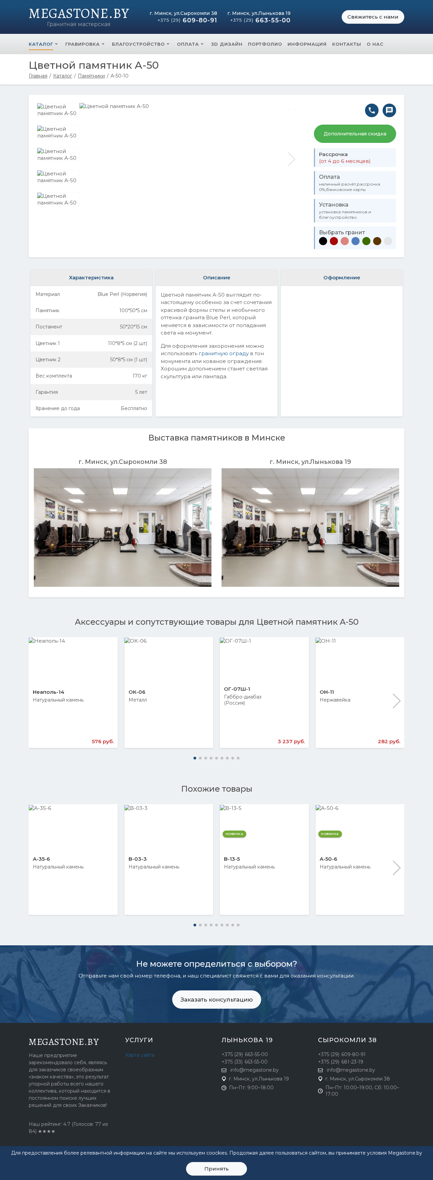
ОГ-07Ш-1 (237, 689)
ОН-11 (327, 692)
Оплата (188, 44)
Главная (38, 76)
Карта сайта (139, 1055)
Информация (307, 44)
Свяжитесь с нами (372, 17)
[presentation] (91, 159)
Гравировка (82, 44)
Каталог (41, 44)
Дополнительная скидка (355, 134)
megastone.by (64, 1042)
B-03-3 (138, 859)
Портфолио (265, 44)
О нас (375, 44)
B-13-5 (232, 859)
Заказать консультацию (217, 999)
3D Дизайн (227, 44)
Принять (216, 1168)
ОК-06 (137, 692)
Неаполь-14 (48, 692)
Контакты (346, 44)
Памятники (91, 76)
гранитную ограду (224, 353)
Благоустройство (138, 44)
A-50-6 (328, 859)
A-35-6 (41, 859)
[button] (396, 700)
